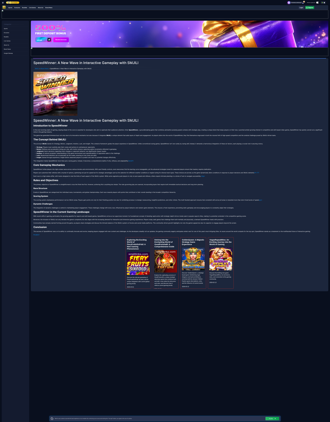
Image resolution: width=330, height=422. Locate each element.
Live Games (32, 7)
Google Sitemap (8, 53)
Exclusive (17, 7)
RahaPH (130, 161)
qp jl (260, 200)
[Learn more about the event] (165, 14)
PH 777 (256, 173)
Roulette (24, 7)
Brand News (48, 7)
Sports (10, 7)
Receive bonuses (61, 39)
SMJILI (37, 68)
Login (301, 7)
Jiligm (203, 176)
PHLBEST (36, 235)
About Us (40, 7)
